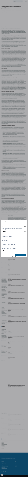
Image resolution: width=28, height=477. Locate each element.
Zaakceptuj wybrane (7, 254)
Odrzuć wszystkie (14, 256)
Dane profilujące (4, 250)
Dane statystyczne (4, 226)
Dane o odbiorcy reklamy (5, 234)
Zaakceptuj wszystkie (20, 254)
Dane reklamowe (4, 231)
